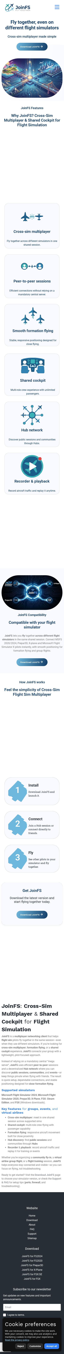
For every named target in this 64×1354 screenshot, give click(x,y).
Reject (20, 1346)
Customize (35, 1346)
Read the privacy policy (17, 1339)
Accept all (51, 1346)
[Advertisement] (32, 164)
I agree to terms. (16, 1314)
